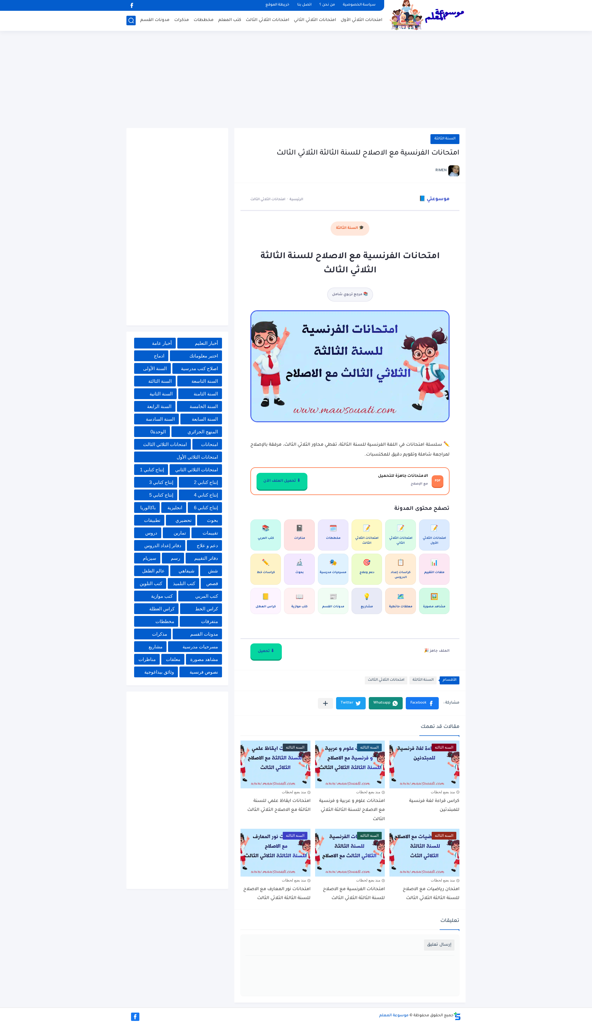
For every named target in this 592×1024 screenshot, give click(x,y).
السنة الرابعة (159, 406)
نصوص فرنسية (204, 672)
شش (213, 570)
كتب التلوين (151, 583)
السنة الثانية (161, 393)
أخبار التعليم (206, 343)
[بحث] (131, 20)
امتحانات (209, 444)
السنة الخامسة (204, 406)
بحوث (212, 520)
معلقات (173, 659)
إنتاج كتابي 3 (161, 482)
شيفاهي (187, 570)
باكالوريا (148, 507)
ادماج (159, 355)
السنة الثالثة (444, 139)
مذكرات (181, 20)
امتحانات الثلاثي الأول (361, 20)
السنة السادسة (160, 419)
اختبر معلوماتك (203, 355)
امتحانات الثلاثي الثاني (315, 20)
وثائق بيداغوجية (159, 672)
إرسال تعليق (439, 945)
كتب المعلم (229, 20)
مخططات (204, 20)
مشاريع (155, 646)
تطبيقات (152, 520)
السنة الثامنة (206, 393)
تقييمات (210, 532)
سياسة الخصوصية (359, 5)
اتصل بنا (304, 5)
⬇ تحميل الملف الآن (282, 481)
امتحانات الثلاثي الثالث (267, 20)
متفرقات (209, 621)
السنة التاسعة (204, 381)
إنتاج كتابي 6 (206, 507)
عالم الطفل (153, 570)
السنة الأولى (155, 368)
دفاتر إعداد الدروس (162, 545)
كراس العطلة (162, 608)
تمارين (180, 532)
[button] (422, 703)
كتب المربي (206, 596)
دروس (151, 532)
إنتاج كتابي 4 (206, 495)
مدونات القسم (155, 20)
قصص (212, 583)
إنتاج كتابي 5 (161, 495)
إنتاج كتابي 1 (152, 469)
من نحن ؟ (327, 5)
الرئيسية (296, 199)
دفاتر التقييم (206, 558)
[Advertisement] (296, 80)
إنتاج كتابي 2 (206, 482)
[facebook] (131, 5)
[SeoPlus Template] (457, 1016)
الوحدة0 (158, 431)
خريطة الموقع (277, 5)
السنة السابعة (205, 419)
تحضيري (183, 520)
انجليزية (174, 507)
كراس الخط (206, 608)
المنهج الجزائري (202, 431)
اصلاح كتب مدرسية (199, 368)
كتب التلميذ (184, 583)
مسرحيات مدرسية (200, 646)
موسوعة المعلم (394, 1016)
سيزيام (149, 558)
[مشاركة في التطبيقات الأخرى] (325, 703)
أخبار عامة (162, 343)
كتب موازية (162, 596)
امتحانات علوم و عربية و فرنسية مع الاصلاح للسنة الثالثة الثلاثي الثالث (352, 810)
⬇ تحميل (266, 651)
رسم (175, 558)
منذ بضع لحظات (443, 792)
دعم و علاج (207, 545)
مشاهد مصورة (204, 659)
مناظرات (147, 659)
